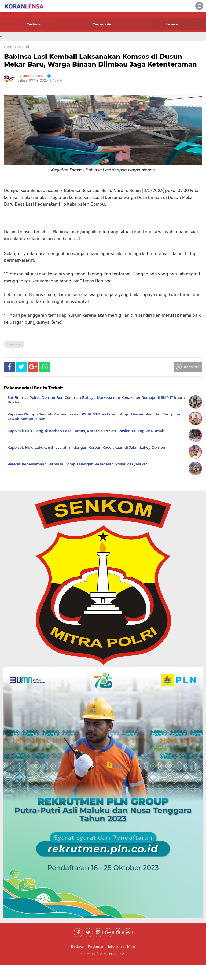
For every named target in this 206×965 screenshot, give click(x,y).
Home (9, 47)
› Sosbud (22, 47)
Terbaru (34, 24)
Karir (131, 947)
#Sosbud (14, 344)
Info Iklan (116, 947)
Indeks (171, 24)
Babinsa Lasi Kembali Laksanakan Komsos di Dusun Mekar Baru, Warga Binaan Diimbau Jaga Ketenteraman (100, 60)
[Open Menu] (199, 6)
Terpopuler (103, 24)
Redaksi (77, 947)
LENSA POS (116, 954)
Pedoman (96, 947)
